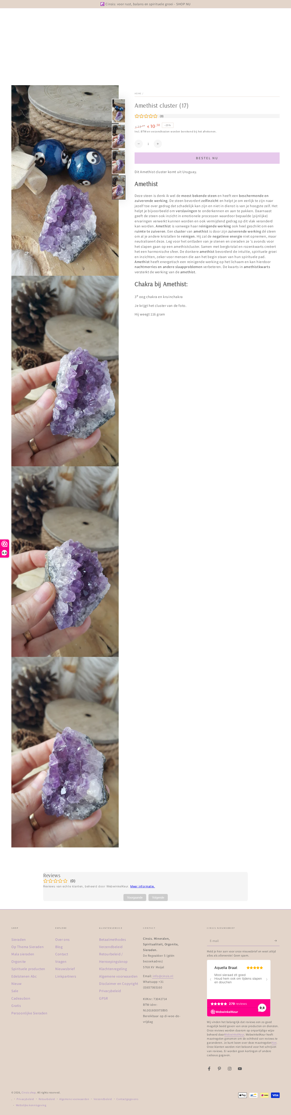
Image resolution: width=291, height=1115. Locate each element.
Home (138, 93)
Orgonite (18, 961)
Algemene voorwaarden (118, 976)
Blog (59, 946)
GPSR (103, 998)
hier (274, 1043)
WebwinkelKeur (234, 1034)
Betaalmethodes (112, 939)
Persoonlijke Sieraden (29, 1013)
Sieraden (18, 939)
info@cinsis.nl (162, 976)
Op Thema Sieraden (27, 946)
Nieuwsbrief (65, 968)
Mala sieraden (22, 954)
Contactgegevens (127, 1099)
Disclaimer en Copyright (118, 983)
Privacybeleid (110, 990)
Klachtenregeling (113, 968)
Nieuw (16, 983)
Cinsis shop (29, 1092)
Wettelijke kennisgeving (31, 1105)
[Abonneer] (277, 941)
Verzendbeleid (111, 946)
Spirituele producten (28, 968)
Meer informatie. (142, 886)
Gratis (16, 1005)
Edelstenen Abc (24, 976)
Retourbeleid (47, 1099)
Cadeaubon (20, 998)
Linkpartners (65, 976)
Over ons (62, 939)
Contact (61, 954)
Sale (14, 990)
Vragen (61, 961)
